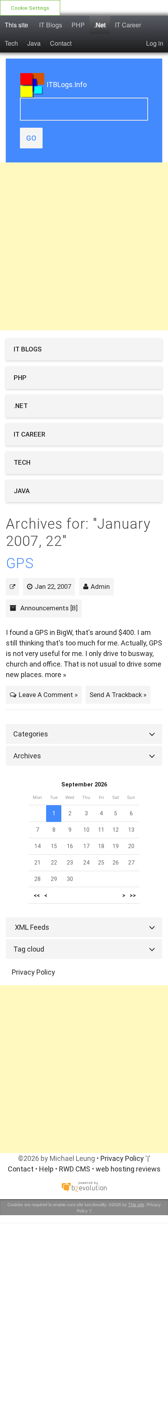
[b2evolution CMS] (84, 1186)
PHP (78, 24)
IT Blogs (50, 24)
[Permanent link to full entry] (12, 586)
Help (46, 1169)
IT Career (128, 24)
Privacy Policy (33, 972)
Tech (11, 43)
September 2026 (84, 784)
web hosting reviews (128, 1169)
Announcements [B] (49, 608)
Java (34, 43)
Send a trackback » (118, 695)
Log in (154, 43)
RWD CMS (74, 1169)
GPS (20, 563)
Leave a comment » (48, 695)
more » (55, 674)
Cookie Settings (30, 8)
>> (133, 895)
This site (16, 24)
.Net (99, 24)
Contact (60, 43)
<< (37, 895)
